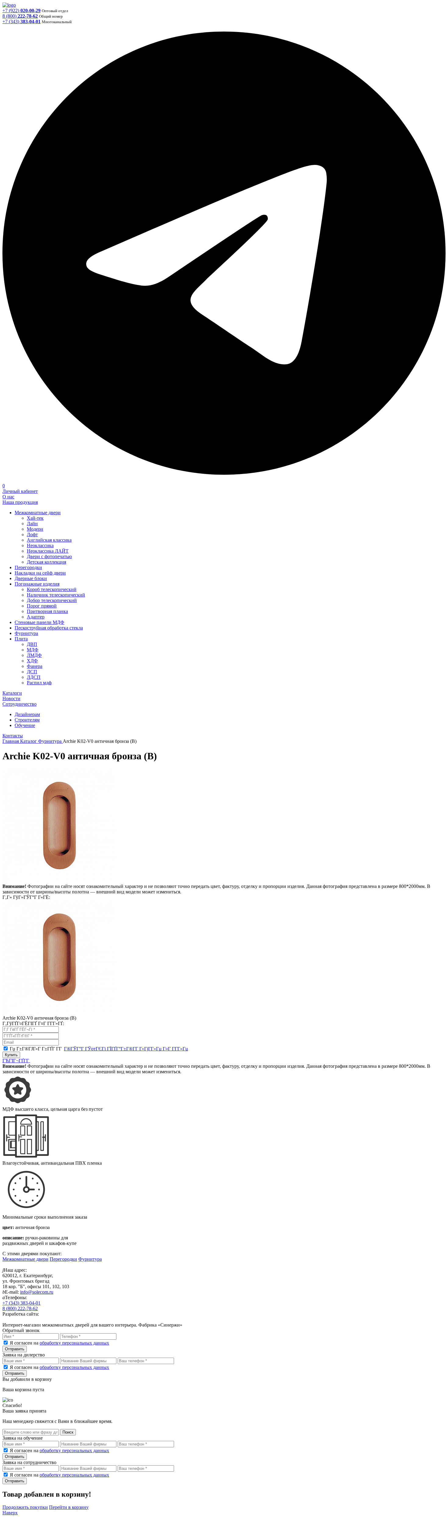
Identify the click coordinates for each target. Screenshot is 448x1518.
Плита (21, 638)
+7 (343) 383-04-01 (21, 1303)
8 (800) (20, 16)
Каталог (29, 741)
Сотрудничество (19, 704)
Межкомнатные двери (38, 512)
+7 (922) (21, 10)
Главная (11, 741)
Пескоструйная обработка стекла (49, 627)
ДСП (32, 671)
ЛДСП (34, 677)
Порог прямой (42, 605)
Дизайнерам (27, 714)
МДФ (32, 649)
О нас (8, 496)
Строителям (27, 719)
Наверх (10, 1512)
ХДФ (32, 660)
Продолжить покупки (25, 1507)
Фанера (34, 666)
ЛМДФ (34, 655)
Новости (11, 698)
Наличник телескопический (56, 594)
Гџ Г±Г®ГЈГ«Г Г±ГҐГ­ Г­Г (99, 1048)
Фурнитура (26, 633)
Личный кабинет (20, 491)
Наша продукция (20, 502)
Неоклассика (40, 545)
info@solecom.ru (36, 1292)
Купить (11, 1055)
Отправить (14, 1349)
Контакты (12, 735)
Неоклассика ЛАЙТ (48, 551)
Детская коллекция (46, 562)
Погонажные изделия (37, 583)
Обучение (25, 725)
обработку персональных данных (74, 1342)
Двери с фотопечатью (49, 556)
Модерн (35, 529)
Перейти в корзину (69, 1507)
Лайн (32, 523)
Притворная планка (47, 611)
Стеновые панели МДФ (39, 622)
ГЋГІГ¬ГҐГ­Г (16, 1060)
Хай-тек (35, 518)
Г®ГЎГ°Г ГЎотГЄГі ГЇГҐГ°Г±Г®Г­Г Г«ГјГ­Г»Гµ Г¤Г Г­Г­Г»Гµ (126, 1048)
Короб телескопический (51, 589)
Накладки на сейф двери (40, 572)
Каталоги (12, 693)
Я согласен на (59, 1342)
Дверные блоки (31, 578)
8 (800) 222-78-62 (20, 1308)
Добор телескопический (52, 600)
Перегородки (28, 567)
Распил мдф (39, 682)
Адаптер (35, 616)
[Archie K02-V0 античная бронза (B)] (59, 880)
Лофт (32, 534)
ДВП (32, 644)
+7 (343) (21, 21)
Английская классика (49, 540)
